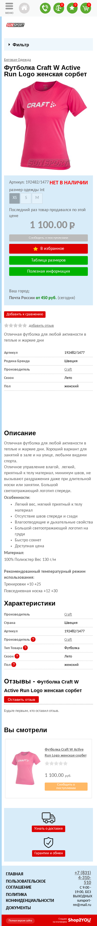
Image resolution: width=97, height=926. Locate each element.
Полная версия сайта (20, 920)
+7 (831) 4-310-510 (83, 878)
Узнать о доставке (48, 829)
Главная (14, 874)
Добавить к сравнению (24, 314)
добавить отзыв (41, 326)
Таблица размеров (48, 260)
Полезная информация (48, 271)
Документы (18, 908)
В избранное (51, 249)
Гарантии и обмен (48, 853)
